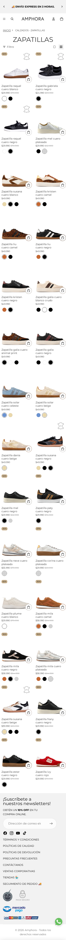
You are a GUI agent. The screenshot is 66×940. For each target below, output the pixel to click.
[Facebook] (5, 833)
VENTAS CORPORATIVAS (19, 871)
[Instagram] (11, 833)
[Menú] (4, 19)
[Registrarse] (51, 823)
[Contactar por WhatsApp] (58, 921)
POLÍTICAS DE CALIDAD (18, 845)
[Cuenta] (54, 19)
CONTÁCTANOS (13, 865)
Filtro (10, 46)
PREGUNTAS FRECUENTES (20, 858)
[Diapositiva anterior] (4, 7)
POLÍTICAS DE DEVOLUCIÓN (21, 852)
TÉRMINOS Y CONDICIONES (21, 839)
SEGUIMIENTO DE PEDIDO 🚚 (22, 883)
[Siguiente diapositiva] (62, 7)
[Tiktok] (24, 833)
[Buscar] (12, 19)
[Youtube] (18, 833)
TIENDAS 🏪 (10, 877)
